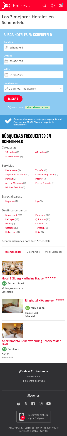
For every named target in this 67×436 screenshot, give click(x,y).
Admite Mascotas (14, 183)
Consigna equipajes (45, 174)
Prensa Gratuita (43, 183)
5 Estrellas (10, 152)
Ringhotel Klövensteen (40, 300)
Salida (7, 69)
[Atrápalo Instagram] (41, 404)
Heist (38, 232)
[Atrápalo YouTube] (48, 404)
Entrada (8, 55)
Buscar (13, 98)
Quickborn (40, 219)
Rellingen (9, 219)
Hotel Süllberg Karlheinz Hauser (23, 278)
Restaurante (11, 170)
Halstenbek (11, 232)
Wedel (8, 223)
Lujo (37, 201)
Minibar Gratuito (13, 187)
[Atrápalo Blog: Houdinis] (18, 403)
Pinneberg (40, 215)
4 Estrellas (40, 152)
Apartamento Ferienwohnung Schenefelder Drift (31, 342)
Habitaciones (11, 83)
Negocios (10, 201)
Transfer (39, 170)
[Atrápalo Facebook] (33, 404)
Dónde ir (8, 42)
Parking (9, 178)
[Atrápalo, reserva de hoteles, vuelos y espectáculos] (6, 5)
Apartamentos (12, 156)
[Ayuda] (53, 5)
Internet (39, 178)
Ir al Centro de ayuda (34, 381)
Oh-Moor (39, 223)
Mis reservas (33, 376)
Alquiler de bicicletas (15, 174)
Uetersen (10, 227)
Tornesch (39, 227)
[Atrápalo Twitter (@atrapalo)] (26, 404)
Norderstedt (11, 215)
